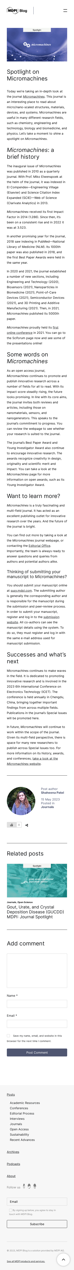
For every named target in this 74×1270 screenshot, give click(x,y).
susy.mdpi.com (21, 590)
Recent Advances (22, 1140)
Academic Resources (29, 902)
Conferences (19, 1108)
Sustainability (19, 1134)
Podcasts (13, 1164)
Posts (11, 1094)
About (11, 1176)
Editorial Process (22, 1113)
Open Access (19, 1129)
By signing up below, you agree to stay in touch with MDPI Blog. (32, 1212)
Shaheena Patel (52, 792)
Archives (13, 1152)
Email (12, 1015)
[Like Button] (11, 825)
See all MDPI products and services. (26, 1261)
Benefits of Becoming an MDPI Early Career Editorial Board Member (36, 912)
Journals (47, 807)
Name (12, 995)
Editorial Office (39, 546)
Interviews (17, 1119)
